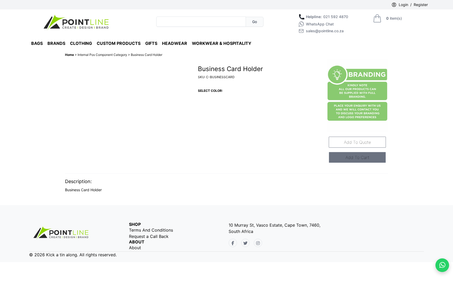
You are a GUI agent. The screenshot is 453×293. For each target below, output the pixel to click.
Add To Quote (357, 142)
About (135, 247)
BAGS (37, 43)
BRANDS (56, 43)
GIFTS (151, 43)
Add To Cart (357, 157)
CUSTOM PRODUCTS (119, 43)
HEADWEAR (174, 43)
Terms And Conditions (151, 230)
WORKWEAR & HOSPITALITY (221, 43)
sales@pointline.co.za (325, 31)
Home (70, 55)
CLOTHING (81, 43)
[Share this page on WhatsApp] (442, 265)
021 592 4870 (327, 17)
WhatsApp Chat (320, 24)
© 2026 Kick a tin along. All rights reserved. (73, 254)
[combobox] (201, 22)
